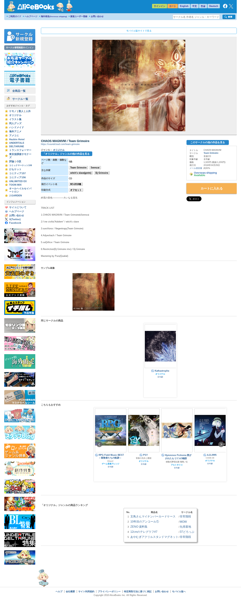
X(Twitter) (15, 219)
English (184, 6)
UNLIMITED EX (18, 181)
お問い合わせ (97, 16)
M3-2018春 (75, 184)
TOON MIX (15, 185)
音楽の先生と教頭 (113, 458)
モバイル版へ (179, 591)
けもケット (15, 169)
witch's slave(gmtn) (80, 173)
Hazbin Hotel (17, 139)
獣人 (21, 111)
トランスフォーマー (20, 150)
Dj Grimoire (101, 173)
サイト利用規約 (86, 591)
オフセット (76, 190)
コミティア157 (17, 173)
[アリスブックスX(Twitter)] (231, 7)
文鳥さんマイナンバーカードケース (153, 516)
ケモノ (13, 111)
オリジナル (15, 115)
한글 (203, 6)
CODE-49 (179, 458)
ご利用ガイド (14, 16)
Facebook (15, 223)
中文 (194, 6)
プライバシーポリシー (109, 591)
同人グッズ (15, 123)
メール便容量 (195, 168)
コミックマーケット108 (20, 165)
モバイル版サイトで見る (139, 30)
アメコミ (14, 135)
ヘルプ (59, 591)
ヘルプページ (31, 16)
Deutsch (213, 6)
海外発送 (54, 16)
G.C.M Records (212, 458)
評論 (11, 161)
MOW (183, 521)
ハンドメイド (16, 127)
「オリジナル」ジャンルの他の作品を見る (66, 153)
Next (221, 444)
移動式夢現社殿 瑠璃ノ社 (146, 462)
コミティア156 (17, 177)
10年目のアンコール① (144, 521)
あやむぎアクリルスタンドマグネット (154, 536)
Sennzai (95, 167)
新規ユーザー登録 (78, 16)
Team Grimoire (78, 167)
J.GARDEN (15, 195)
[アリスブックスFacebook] (225, 7)
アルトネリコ (146, 465)
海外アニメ (15, 131)
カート (172, 6)
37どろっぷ (187, 531)
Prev (99, 444)
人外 (28, 111)
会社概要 (70, 591)
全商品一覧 (18, 90)
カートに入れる (212, 188)
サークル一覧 (19, 98)
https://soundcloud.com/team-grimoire (60, 144)
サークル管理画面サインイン (20, 47)
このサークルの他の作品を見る (207, 142)
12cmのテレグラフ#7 (143, 531)
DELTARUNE (16, 146)
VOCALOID (212, 460)
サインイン (159, 6)
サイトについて (17, 207)
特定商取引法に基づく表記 (138, 591)
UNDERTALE (16, 143)
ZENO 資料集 (138, 526)
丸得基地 (185, 526)
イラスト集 (15, 119)
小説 (18, 161)
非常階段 (185, 516)
